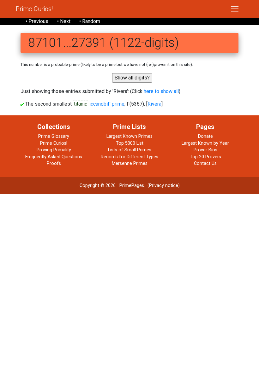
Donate (205, 136)
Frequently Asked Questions (53, 157)
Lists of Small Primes (129, 150)
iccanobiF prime (106, 104)
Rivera (154, 104)
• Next (63, 21)
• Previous (37, 21)
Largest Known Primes (129, 136)
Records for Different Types (129, 157)
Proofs (54, 163)
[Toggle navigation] (234, 9)
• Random (89, 21)
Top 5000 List (129, 143)
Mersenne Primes (130, 163)
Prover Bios (205, 150)
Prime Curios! (34, 9)
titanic (80, 104)
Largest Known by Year (205, 143)
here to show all (161, 91)
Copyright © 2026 (98, 185)
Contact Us (205, 163)
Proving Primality (54, 150)
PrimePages (131, 185)
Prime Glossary (53, 136)
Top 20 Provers (205, 157)
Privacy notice (163, 185)
